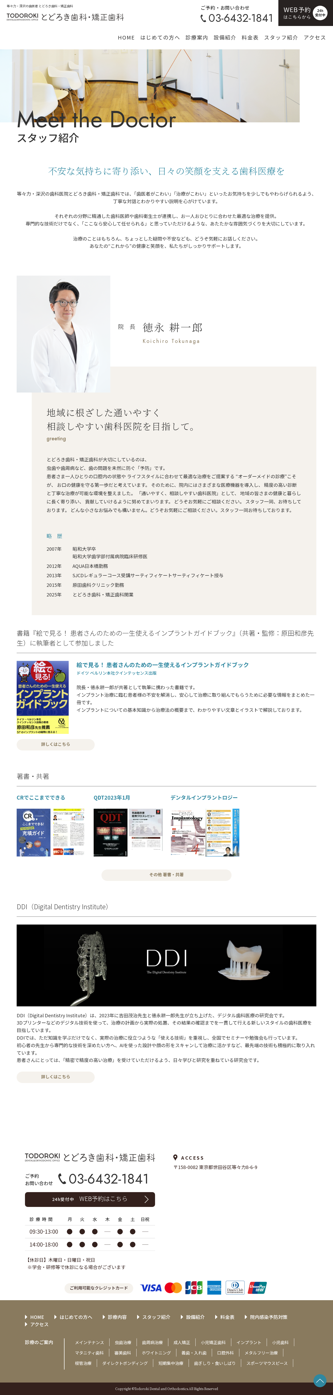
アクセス (315, 37)
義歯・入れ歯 (194, 1353)
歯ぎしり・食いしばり (215, 1363)
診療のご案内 (39, 1342)
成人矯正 (182, 1342)
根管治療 (83, 1363)
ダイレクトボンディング (125, 1363)
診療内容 (117, 1316)
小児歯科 (280, 1342)
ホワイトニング (156, 1353)
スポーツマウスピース (267, 1363)
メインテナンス (89, 1342)
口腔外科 (225, 1353)
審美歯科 (122, 1353)
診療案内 (196, 37)
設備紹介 (225, 37)
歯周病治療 (152, 1342)
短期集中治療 (170, 1363)
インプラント (248, 1342)
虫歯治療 (123, 1342)
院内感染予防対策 (268, 1316)
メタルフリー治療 (261, 1353)
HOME (126, 37)
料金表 (250, 37)
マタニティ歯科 (89, 1353)
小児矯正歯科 (213, 1342)
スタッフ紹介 (281, 37)
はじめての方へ (160, 37)
